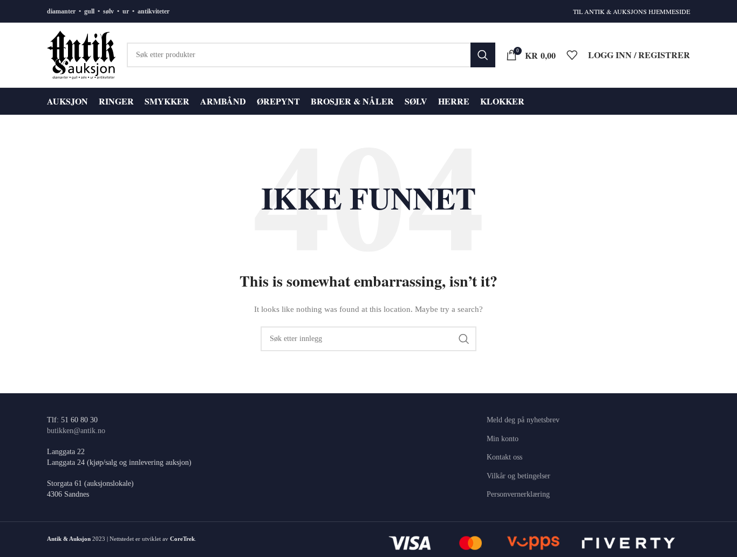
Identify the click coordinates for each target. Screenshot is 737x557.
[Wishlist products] (572, 55)
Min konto (502, 439)
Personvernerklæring (518, 494)
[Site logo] (81, 54)
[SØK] (482, 55)
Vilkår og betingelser (518, 476)
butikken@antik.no (76, 431)
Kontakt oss (504, 457)
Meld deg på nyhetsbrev (523, 420)
